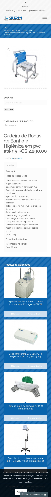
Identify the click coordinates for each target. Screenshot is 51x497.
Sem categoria (10, 125)
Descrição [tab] (10, 165)
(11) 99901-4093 (37, 10)
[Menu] (43, 18)
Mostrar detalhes (35, 314)
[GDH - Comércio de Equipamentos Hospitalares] (21, 18)
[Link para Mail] (25, 2)
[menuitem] (24, 6)
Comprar (16, 314)
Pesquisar (9, 110)
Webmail (25, 6)
